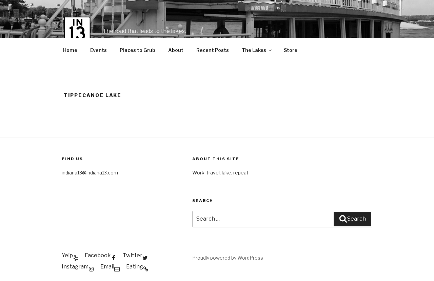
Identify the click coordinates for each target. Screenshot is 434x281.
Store (290, 50)
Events (98, 50)
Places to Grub (137, 50)
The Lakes (254, 50)
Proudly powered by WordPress (227, 258)
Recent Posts (212, 50)
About (175, 50)
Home (70, 50)
